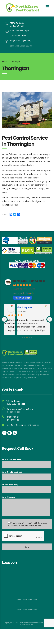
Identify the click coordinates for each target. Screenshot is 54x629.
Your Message (8, 497)
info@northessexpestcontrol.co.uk (22, 425)
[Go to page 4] (31, 337)
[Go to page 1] (24, 337)
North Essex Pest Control (29, 280)
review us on (21, 297)
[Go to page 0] (22, 337)
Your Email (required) (12, 472)
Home (4, 61)
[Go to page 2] (27, 337)
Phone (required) (10, 484)
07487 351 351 (17, 25)
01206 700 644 (17, 23)
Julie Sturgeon (23, 307)
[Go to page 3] (29, 337)
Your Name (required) (12, 459)
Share (4, 214)
